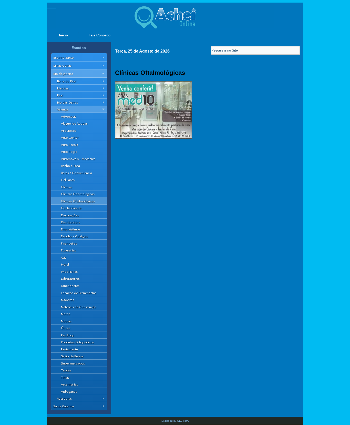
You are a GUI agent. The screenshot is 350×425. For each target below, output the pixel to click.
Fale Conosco (99, 35)
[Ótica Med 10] (153, 137)
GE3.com (182, 420)
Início (63, 35)
